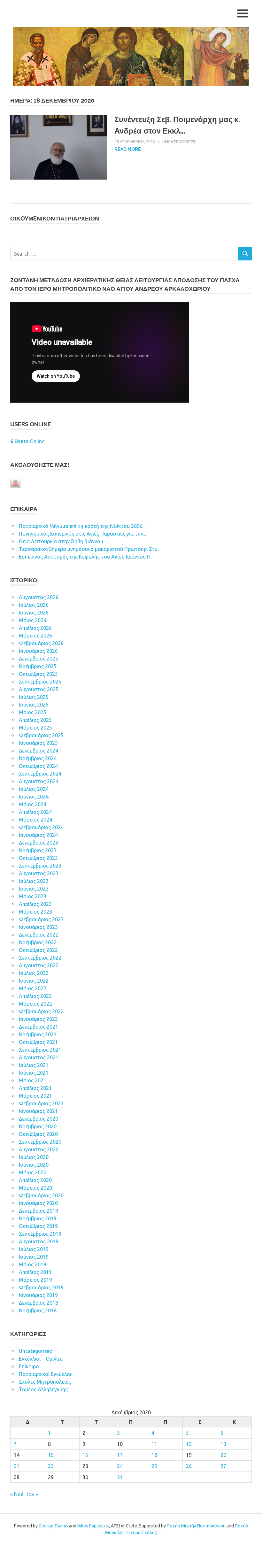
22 (51, 1466)
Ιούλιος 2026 (34, 605)
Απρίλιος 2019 (35, 1272)
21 (16, 1466)
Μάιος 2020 (32, 1172)
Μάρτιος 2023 (35, 912)
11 (154, 1444)
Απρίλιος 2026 (35, 628)
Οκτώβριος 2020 (38, 1134)
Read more (127, 149)
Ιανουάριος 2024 (38, 835)
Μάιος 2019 (32, 1264)
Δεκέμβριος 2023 (38, 843)
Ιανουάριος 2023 (38, 927)
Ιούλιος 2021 (34, 1065)
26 (189, 1466)
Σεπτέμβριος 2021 (40, 1050)
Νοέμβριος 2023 (38, 850)
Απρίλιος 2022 (35, 996)
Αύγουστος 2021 (38, 1057)
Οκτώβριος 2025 (38, 674)
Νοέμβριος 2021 (38, 1034)
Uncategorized (179, 141)
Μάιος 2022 (32, 988)
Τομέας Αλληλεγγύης (43, 1389)
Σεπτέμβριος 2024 (40, 773)
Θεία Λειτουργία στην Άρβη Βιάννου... (62, 541)
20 (223, 1455)
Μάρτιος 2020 (35, 1188)
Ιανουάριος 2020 (38, 1203)
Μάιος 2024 (32, 804)
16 (85, 1455)
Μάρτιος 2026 (35, 635)
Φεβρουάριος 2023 (41, 919)
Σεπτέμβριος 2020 (40, 1142)
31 (120, 1477)
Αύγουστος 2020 (38, 1149)
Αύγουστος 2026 (38, 597)
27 (223, 1466)
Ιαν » (32, 1494)
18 (154, 1455)
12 (189, 1444)
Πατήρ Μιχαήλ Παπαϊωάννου (196, 1525)
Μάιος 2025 (32, 712)
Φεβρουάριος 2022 (41, 1011)
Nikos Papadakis (93, 1525)
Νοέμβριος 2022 (38, 942)
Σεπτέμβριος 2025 (40, 681)
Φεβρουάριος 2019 (41, 1287)
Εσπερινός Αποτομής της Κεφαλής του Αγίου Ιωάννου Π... (86, 557)
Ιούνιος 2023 (34, 889)
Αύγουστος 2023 (38, 873)
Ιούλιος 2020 (34, 1157)
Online (27, 441)
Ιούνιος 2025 (34, 704)
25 (154, 1466)
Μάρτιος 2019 (35, 1280)
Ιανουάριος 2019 (38, 1295)
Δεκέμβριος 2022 (38, 935)
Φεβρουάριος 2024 (41, 827)
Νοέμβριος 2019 (38, 1218)
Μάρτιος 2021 (35, 1096)
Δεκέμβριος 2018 (38, 1303)
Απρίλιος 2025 (35, 720)
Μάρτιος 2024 (35, 820)
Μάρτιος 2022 (35, 1004)
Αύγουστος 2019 (38, 1241)
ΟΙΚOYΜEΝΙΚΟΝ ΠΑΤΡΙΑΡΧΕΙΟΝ (54, 218)
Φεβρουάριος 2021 (41, 1103)
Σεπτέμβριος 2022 (40, 958)
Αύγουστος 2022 (38, 965)
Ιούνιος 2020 (34, 1165)
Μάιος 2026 (32, 620)
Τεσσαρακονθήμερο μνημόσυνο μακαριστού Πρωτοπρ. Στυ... (89, 549)
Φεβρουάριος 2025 (41, 735)
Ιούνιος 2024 (34, 797)
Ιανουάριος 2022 (38, 1019)
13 (223, 1444)
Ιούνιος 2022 (34, 981)
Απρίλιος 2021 (35, 1088)
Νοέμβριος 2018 (38, 1310)
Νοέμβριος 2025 (38, 666)
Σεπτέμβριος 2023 (40, 866)
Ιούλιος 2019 (34, 1249)
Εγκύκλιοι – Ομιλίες (41, 1359)
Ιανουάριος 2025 (38, 743)
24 (120, 1466)
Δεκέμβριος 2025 (38, 658)
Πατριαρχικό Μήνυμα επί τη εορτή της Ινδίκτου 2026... (82, 526)
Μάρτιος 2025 (35, 727)
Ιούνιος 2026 (34, 612)
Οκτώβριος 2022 (38, 950)
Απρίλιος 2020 (35, 1180)
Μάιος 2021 (32, 1080)
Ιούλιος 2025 (34, 697)
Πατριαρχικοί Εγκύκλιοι (46, 1374)
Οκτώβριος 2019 (38, 1226)
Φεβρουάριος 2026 (41, 643)
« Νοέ (16, 1494)
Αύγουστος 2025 (38, 689)
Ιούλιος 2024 (34, 789)
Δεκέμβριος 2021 (38, 1027)
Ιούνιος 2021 (34, 1073)
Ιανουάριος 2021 (38, 1111)
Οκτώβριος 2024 (38, 766)
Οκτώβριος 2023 (38, 858)
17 (120, 1455)
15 (51, 1455)
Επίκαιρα (29, 1366)
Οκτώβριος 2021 (38, 1042)
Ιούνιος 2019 (34, 1257)
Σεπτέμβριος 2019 (40, 1234)
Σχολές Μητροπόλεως (45, 1382)
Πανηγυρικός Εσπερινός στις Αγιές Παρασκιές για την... (82, 534)
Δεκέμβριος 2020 (38, 1119)
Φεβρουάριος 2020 (41, 1195)
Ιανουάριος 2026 (38, 651)
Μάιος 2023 (32, 896)
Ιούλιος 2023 (34, 881)
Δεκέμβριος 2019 (38, 1211)
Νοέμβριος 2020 (38, 1126)
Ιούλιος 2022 (34, 973)
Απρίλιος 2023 (35, 904)
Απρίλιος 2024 (35, 812)
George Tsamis (53, 1525)
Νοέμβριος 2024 (38, 758)
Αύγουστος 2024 (38, 781)
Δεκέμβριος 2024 (38, 750)
